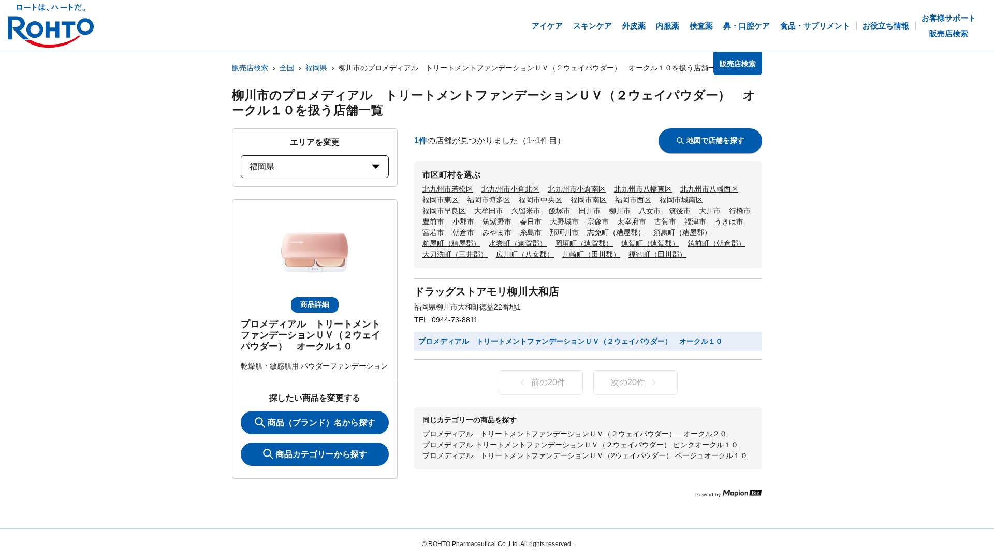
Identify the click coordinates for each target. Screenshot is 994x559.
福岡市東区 (440, 200)
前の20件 (548, 382)
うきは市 (728, 221)
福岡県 (316, 68)
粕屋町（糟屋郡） (451, 243)
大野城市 (564, 221)
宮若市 (433, 232)
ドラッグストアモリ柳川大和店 (486, 291)
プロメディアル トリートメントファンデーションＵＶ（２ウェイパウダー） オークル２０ (574, 434)
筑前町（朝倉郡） (717, 243)
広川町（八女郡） (525, 254)
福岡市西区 (633, 200)
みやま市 (497, 232)
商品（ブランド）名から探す (321, 422)
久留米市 (525, 211)
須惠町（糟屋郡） (682, 232)
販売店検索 (250, 68)
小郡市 (463, 221)
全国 (287, 68)
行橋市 (740, 211)
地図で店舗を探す (715, 140)
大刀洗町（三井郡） (455, 254)
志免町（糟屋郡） (616, 232)
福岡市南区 (589, 200)
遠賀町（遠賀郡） (650, 243)
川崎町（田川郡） (591, 254)
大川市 (710, 211)
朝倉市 (463, 232)
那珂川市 (564, 232)
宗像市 (598, 221)
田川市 (590, 211)
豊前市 (433, 221)
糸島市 (531, 232)
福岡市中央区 (540, 200)
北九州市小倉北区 (510, 189)
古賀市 (665, 221)
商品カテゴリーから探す (321, 454)
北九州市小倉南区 (577, 189)
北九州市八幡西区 (709, 189)
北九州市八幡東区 (643, 189)
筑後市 (680, 211)
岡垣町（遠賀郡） (584, 243)
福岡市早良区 (444, 211)
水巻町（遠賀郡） (518, 243)
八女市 (650, 211)
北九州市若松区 (447, 189)
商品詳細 (314, 304)
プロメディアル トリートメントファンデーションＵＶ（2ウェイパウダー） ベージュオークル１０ (585, 455)
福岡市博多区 (488, 200)
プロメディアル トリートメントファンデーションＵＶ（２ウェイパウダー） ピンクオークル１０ (580, 444)
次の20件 (628, 382)
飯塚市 (560, 211)
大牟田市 (488, 211)
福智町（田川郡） (657, 254)
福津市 (695, 221)
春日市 (531, 221)
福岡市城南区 (681, 200)
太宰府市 (631, 221)
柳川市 (620, 211)
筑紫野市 (497, 221)
